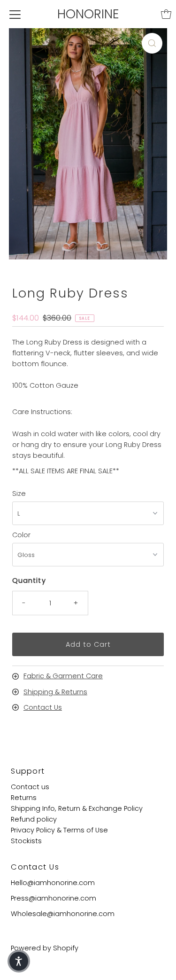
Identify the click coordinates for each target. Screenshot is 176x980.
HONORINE (88, 14)
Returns (24, 797)
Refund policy (34, 819)
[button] (19, 961)
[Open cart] (166, 14)
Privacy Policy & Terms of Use (59, 830)
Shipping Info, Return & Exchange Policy (77, 808)
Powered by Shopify (44, 948)
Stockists (26, 841)
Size (19, 493)
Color (21, 535)
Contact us (30, 787)
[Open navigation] (15, 14)
